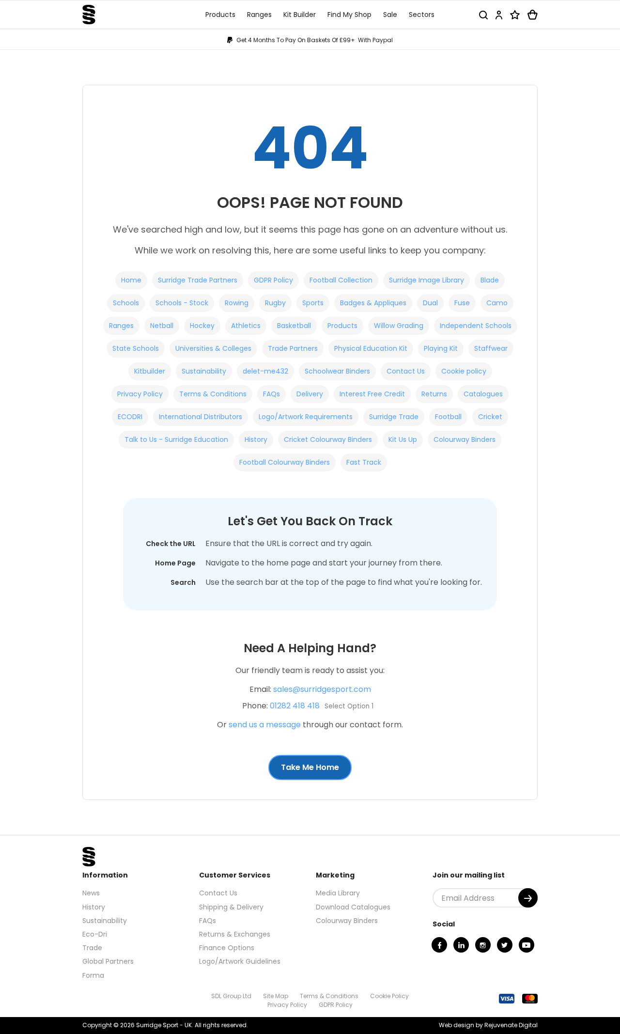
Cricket (490, 417)
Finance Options (226, 948)
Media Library (338, 893)
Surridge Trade (393, 417)
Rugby (275, 303)
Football (448, 417)
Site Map (275, 996)
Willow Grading (398, 325)
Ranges (121, 325)
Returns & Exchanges (234, 934)
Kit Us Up (402, 439)
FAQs (271, 394)
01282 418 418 (295, 705)
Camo (497, 303)
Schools (126, 303)
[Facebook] (439, 945)
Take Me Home (310, 767)
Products (342, 325)
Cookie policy (463, 371)
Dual (430, 303)
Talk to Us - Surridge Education (176, 439)
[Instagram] (483, 945)
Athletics (246, 325)
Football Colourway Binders (284, 462)
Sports (313, 303)
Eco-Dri (94, 934)
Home (131, 280)
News (91, 893)
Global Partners (108, 961)
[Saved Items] (515, 14)
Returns (434, 394)
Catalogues (483, 394)
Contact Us (406, 371)
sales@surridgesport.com (322, 689)
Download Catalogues (353, 907)
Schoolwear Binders (337, 371)
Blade (489, 280)
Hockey (202, 325)
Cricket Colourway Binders (328, 439)
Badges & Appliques (373, 303)
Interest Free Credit (372, 394)
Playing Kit (441, 348)
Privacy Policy (140, 394)
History (256, 439)
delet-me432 (265, 371)
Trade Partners (293, 348)
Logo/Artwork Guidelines (239, 961)
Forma (93, 975)
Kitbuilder (149, 371)
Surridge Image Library (426, 280)
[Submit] (528, 898)
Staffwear (491, 348)
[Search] (483, 14)
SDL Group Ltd (231, 996)
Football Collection (341, 280)
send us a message (265, 724)
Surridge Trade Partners (197, 280)
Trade (92, 948)
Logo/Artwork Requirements (306, 417)
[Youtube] (526, 945)
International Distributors (200, 417)
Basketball (294, 325)
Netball (161, 325)
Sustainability (204, 371)
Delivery (309, 394)
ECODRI (130, 417)
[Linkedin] (461, 945)
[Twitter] (504, 945)
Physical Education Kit (370, 348)
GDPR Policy (273, 280)
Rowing (236, 303)
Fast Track (363, 462)
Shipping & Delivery (231, 907)
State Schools (135, 348)
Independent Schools (476, 325)
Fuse (462, 303)
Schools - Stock (181, 303)
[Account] (499, 14)
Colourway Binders (465, 439)
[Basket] (533, 14)
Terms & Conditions (213, 394)
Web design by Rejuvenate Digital (488, 1025)
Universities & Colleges (213, 348)
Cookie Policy (389, 996)
